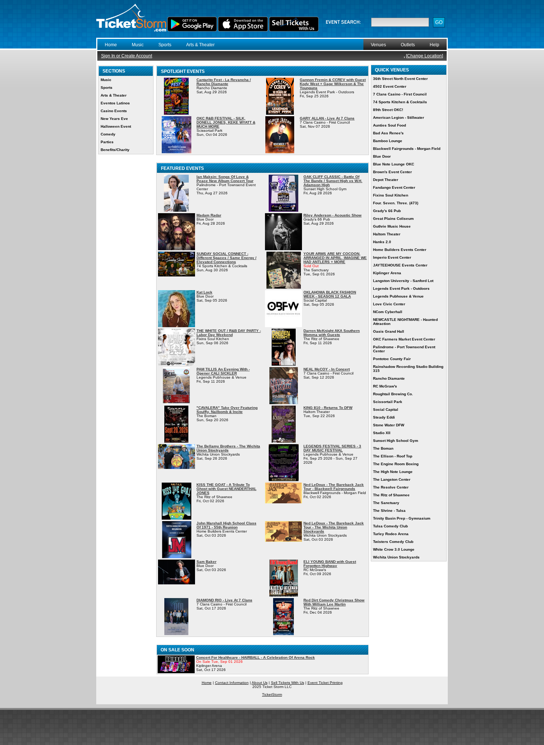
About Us (260, 683)
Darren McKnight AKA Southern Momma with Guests (331, 333)
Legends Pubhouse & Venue (398, 296)
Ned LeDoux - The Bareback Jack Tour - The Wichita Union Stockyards (333, 527)
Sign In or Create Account (126, 55)
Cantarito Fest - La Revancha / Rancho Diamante (224, 82)
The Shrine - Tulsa (389, 511)
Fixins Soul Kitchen (390, 195)
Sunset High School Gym (395, 441)
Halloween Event (116, 126)
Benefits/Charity (115, 150)
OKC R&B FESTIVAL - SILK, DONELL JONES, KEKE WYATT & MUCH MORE (226, 122)
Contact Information (232, 683)
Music (138, 44)
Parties (107, 142)
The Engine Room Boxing (396, 464)
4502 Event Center (389, 86)
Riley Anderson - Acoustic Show (332, 215)
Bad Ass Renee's (388, 133)
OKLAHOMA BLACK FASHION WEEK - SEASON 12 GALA (329, 294)
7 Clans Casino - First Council (400, 94)
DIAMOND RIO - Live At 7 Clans (224, 600)
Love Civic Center (389, 304)
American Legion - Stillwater (398, 117)
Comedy (108, 134)
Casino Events (114, 111)
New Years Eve (114, 119)
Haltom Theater (386, 234)
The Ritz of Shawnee (391, 495)
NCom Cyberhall (387, 312)
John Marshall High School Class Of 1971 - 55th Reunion (226, 525)
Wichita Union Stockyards (396, 557)
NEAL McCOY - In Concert (326, 369)
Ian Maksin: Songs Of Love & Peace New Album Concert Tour (225, 179)
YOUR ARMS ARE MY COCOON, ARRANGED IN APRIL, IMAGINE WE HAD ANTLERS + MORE (335, 258)
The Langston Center (391, 479)
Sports (164, 44)
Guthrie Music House (392, 226)
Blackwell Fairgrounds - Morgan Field (406, 149)
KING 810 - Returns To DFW (327, 408)
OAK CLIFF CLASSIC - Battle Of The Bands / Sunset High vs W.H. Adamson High (332, 181)
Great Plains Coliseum (393, 219)
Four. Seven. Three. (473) (395, 203)
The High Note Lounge (393, 472)
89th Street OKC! (388, 110)
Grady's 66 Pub (387, 211)
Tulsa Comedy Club (390, 526)
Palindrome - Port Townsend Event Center (404, 349)
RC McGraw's (385, 386)
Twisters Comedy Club (393, 542)
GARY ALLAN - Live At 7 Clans (327, 118)
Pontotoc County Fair (392, 359)
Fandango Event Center (394, 187)
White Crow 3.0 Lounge (393, 549)
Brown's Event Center (392, 172)
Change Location (424, 55)
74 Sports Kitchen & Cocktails (400, 102)
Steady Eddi (384, 417)
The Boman (383, 448)
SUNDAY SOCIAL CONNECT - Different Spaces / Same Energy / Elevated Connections (226, 258)
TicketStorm (272, 694)
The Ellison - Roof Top (392, 456)
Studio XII (381, 433)
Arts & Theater (200, 44)
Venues (378, 44)
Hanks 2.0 (382, 242)
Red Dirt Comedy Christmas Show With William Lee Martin (334, 602)
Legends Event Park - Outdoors (401, 288)
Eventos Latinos (115, 103)
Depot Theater (385, 180)
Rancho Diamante (389, 378)
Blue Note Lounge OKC (393, 164)
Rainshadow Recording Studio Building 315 (408, 369)
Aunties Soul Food (389, 125)
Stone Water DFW (388, 425)
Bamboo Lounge (387, 141)
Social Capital (385, 409)
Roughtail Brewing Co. (393, 394)
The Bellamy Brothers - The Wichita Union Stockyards (228, 448)
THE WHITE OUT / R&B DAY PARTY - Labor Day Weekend (229, 333)
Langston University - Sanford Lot (403, 281)
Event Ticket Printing (325, 683)
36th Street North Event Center (400, 79)
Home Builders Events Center (399, 250)
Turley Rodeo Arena (391, 534)
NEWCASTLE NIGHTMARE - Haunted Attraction (405, 322)
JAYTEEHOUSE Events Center (400, 265)
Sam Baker (206, 562)
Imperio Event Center (392, 257)
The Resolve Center (391, 487)
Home (111, 44)
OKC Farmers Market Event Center (404, 339)
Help (434, 44)
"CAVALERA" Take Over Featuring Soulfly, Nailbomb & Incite (227, 410)
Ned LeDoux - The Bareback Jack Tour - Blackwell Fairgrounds (333, 487)
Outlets (408, 44)
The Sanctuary (386, 503)
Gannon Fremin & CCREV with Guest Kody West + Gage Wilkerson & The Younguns (333, 84)
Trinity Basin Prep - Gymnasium (401, 518)
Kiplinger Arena (387, 273)
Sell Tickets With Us (287, 683)
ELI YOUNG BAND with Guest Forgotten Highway (329, 564)
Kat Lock (204, 292)
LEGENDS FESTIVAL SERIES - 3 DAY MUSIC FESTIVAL (332, 448)
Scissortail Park (387, 402)
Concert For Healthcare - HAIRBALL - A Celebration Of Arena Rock (255, 657)
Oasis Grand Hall (388, 331)
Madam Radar (209, 215)
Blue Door (382, 156)
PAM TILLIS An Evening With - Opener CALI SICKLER (223, 371)
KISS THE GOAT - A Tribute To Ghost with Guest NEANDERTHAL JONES (226, 489)
